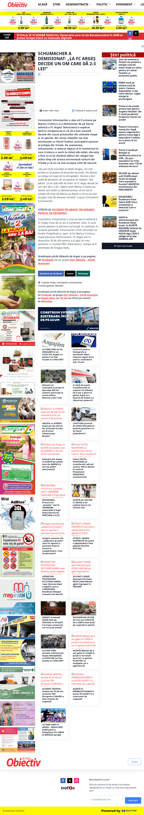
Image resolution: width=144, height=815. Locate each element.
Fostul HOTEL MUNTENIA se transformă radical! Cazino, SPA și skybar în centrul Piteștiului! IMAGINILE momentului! (84, 468)
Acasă (42, 4)
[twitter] (136, 33)
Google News (48, 298)
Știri (56, 4)
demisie (59, 285)
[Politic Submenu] (110, 4)
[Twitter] (69, 780)
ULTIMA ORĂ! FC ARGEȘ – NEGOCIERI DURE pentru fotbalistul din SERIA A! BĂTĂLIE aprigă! (53, 729)
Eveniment (124, 4)
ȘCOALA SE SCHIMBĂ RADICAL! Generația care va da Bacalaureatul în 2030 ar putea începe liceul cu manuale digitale (70, 36)
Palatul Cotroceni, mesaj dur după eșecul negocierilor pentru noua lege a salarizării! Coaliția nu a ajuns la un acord (129, 134)
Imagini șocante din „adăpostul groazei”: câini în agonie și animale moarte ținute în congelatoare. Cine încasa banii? (53, 546)
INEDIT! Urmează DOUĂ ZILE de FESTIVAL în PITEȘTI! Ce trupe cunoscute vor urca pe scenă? (52, 622)
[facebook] (130, 33)
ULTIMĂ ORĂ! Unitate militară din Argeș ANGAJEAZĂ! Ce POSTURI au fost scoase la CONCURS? (53, 655)
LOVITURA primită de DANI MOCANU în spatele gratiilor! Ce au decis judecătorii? (83, 428)
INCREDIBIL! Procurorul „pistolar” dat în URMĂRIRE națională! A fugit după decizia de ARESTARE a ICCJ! (51, 507)
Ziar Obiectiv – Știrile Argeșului (80, 295)
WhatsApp (46, 301)
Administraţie (77, 4)
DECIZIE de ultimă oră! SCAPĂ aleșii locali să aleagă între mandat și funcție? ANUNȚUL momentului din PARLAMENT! (129, 181)
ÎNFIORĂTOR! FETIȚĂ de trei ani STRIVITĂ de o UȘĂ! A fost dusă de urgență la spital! (84, 621)
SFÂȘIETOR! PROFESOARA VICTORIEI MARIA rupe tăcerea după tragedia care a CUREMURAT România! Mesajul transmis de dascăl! (52, 585)
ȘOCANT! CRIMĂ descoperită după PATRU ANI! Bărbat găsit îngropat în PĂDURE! (82, 581)
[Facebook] (63, 780)
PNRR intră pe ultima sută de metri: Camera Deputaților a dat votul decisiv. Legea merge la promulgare (129, 90)
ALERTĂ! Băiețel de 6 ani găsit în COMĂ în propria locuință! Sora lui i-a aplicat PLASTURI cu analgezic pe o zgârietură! (83, 658)
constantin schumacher (69, 282)
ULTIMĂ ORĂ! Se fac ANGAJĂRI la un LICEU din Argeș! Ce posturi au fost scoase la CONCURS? (53, 354)
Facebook (48, 260)
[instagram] (130, 39)
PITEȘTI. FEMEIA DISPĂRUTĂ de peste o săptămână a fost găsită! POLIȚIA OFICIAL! (83, 543)
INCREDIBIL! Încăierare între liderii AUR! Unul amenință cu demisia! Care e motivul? (128, 203)
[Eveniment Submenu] (135, 4)
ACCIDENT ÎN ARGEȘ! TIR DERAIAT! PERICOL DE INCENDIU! (66, 211)
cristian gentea (46, 285)
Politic (102, 4)
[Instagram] (76, 780)
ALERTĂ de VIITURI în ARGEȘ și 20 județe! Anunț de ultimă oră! (82, 504)
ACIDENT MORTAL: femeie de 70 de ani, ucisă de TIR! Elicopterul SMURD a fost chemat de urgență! (53, 695)
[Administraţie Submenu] (91, 4)
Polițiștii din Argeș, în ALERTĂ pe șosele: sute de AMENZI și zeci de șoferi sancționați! (52, 464)
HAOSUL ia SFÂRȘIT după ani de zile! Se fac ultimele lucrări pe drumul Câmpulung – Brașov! (52, 429)
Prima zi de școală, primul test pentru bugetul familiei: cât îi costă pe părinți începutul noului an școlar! (130, 113)
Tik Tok (64, 298)
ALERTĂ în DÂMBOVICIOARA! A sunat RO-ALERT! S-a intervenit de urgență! (83, 693)
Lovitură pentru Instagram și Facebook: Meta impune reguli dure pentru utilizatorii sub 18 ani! (83, 355)
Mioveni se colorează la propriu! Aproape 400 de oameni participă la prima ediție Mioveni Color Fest (53, 391)
